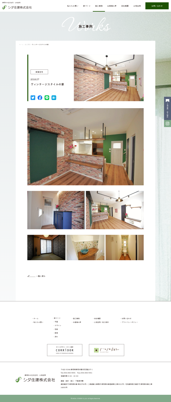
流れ (56, 336)
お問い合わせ (157, 5)
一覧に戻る (40, 276)
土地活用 (137, 5)
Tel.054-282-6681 (68, 372)
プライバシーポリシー (130, 322)
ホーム (21, 44)
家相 (56, 333)
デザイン (58, 325)
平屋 (56, 322)
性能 (56, 329)
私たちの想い (72, 5)
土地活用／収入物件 (101, 322)
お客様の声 (112, 5)
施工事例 (99, 5)
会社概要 (125, 5)
